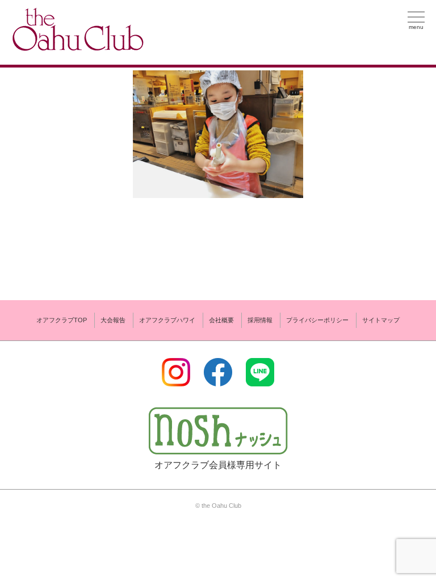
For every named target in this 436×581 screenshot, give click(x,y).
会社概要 (221, 320)
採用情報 (260, 320)
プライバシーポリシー (317, 320)
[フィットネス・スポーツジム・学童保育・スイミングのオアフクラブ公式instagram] (176, 379)
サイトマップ (381, 320)
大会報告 (112, 320)
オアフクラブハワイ (167, 320)
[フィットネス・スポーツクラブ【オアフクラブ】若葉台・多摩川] (77, 46)
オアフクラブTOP (61, 320)
